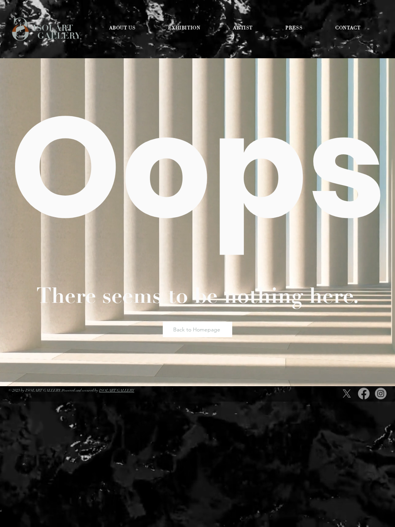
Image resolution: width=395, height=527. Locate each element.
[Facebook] (364, 393)
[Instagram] (381, 393)
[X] (347, 393)
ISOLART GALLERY (57, 31)
